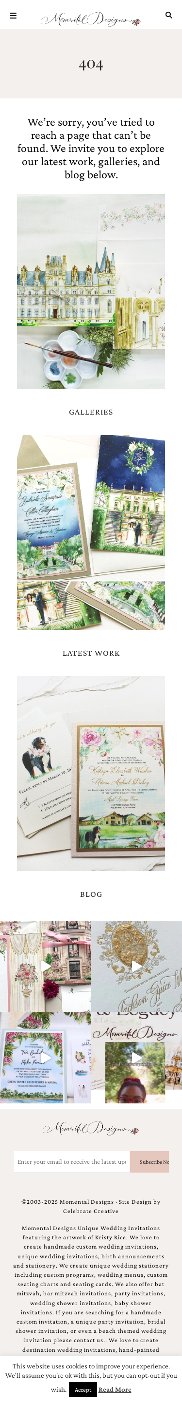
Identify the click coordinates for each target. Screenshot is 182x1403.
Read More (115, 1389)
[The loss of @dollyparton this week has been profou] (45, 966)
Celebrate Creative (91, 1211)
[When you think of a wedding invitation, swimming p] (45, 1058)
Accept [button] (83, 1389)
